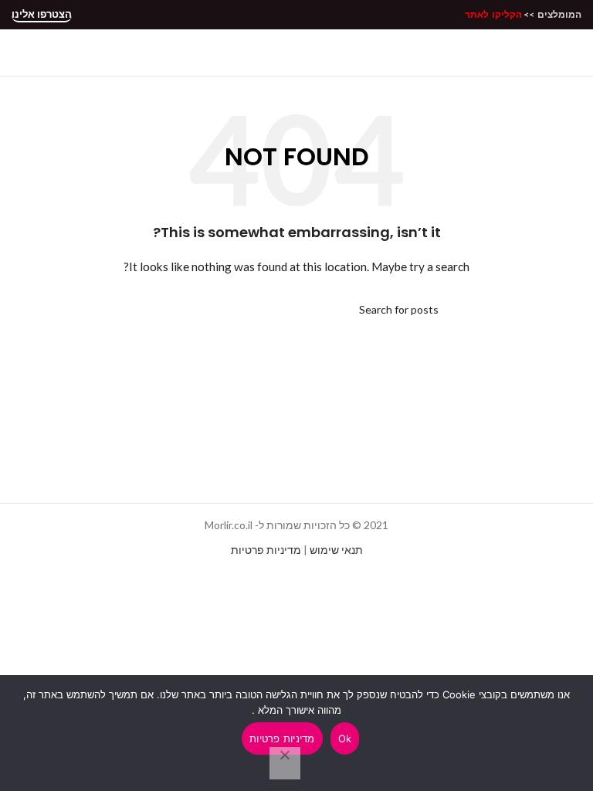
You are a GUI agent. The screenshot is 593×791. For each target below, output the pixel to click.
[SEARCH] (160, 310)
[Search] (296, 52)
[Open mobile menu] (575, 52)
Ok (345, 738)
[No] (284, 763)
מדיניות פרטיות (266, 549)
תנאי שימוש (336, 549)
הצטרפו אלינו (42, 14)
